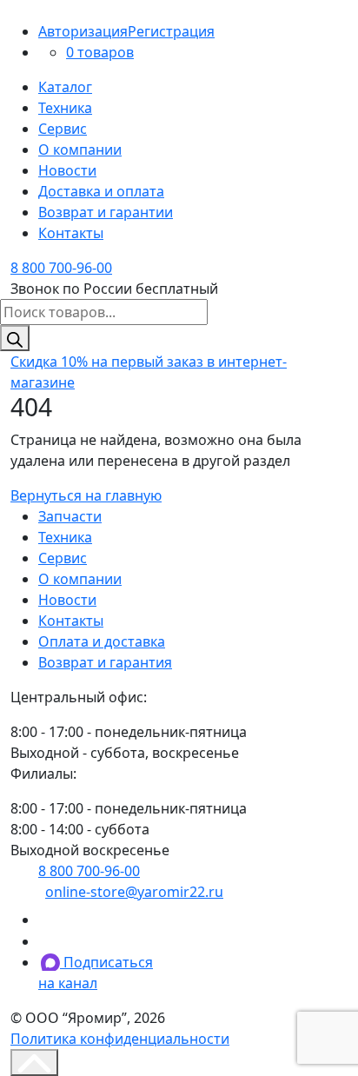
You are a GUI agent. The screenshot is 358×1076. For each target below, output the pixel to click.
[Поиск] (15, 338)
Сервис (62, 128)
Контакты (70, 232)
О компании (80, 149)
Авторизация (83, 31)
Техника (65, 107)
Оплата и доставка (101, 641)
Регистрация (171, 31)
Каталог (65, 86)
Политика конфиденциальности (119, 1038)
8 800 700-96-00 (61, 267)
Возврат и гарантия (105, 662)
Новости (67, 170)
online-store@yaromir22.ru (134, 891)
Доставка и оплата (101, 191)
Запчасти (70, 516)
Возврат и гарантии (105, 212)
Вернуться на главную (86, 495)
